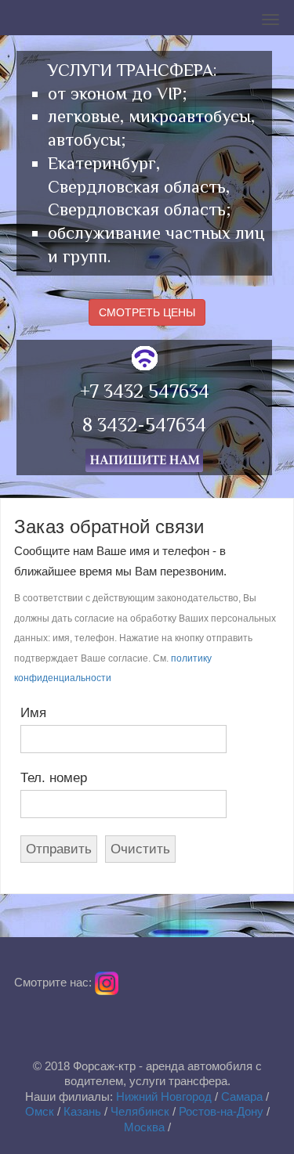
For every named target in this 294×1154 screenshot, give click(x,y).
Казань (82, 1111)
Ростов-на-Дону (221, 1111)
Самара (242, 1096)
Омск (39, 1111)
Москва (144, 1127)
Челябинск (140, 1111)
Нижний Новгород (164, 1096)
